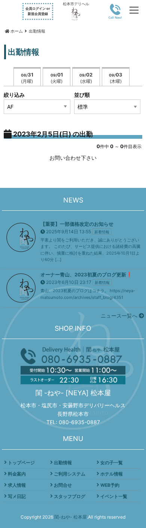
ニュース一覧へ (120, 315)
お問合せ (63, 485)
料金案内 (17, 474)
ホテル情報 (111, 474)
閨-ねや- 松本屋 (70, 517)
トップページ (21, 462)
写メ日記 (17, 496)
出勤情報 (63, 462)
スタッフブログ (69, 496)
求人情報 (17, 485)
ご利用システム (69, 474)
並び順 (82, 95)
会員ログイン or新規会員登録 (37, 11)
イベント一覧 (113, 496)
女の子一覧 (111, 462)
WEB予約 (109, 485)
